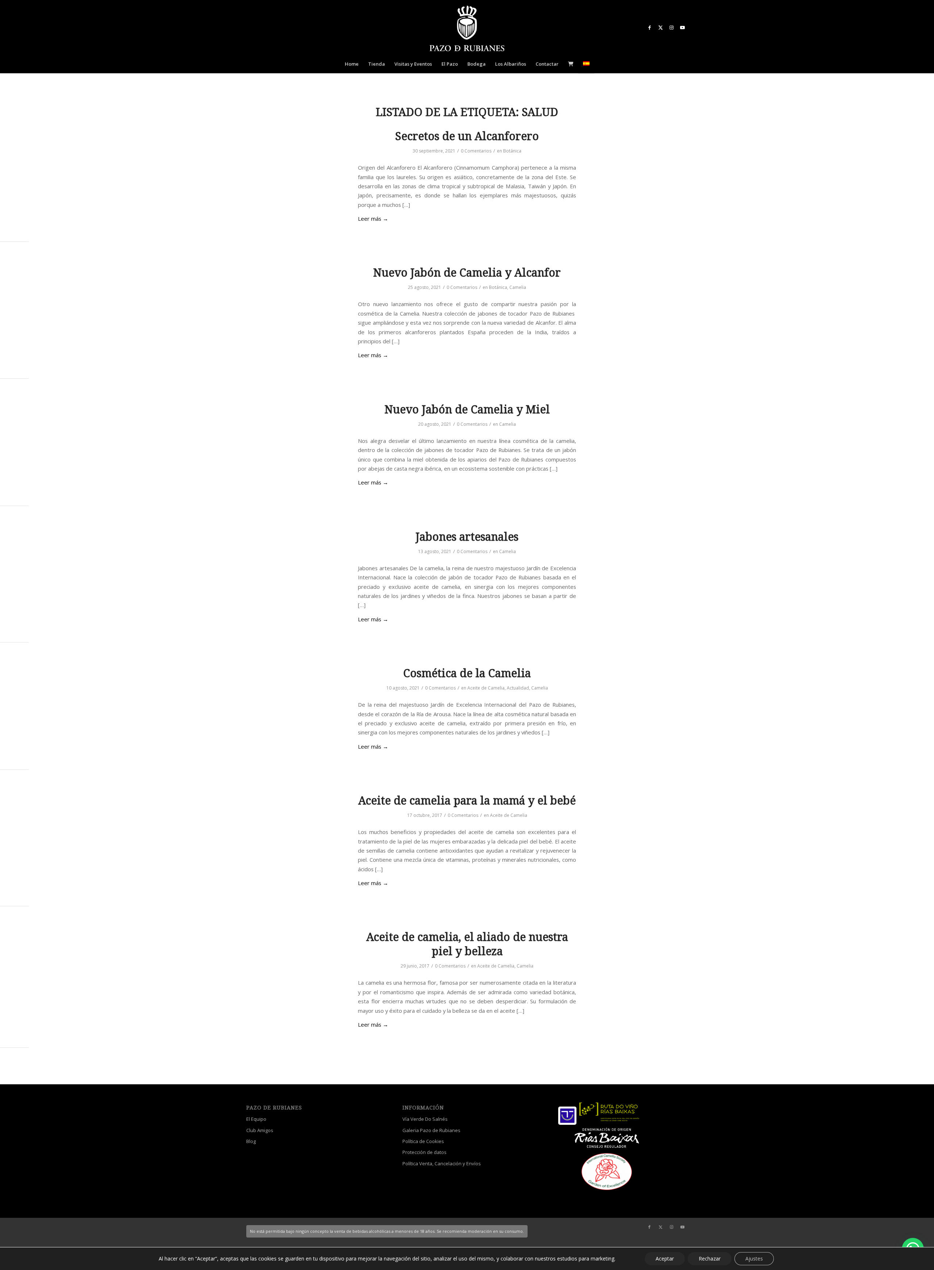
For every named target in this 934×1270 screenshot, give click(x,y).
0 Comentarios (476, 151)
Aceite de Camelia (486, 688)
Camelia (517, 287)
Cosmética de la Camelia (467, 673)
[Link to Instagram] (671, 27)
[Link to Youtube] (682, 27)
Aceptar (665, 1258)
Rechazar (710, 1258)
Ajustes (754, 1258)
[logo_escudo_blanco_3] (466, 29)
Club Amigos (259, 1130)
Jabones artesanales (467, 536)
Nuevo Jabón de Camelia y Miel (467, 409)
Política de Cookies (423, 1141)
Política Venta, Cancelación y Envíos (441, 1163)
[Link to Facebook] (649, 27)
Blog (251, 1141)
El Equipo (256, 1119)
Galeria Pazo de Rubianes (431, 1130)
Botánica (512, 151)
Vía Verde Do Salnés (425, 1119)
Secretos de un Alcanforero (467, 136)
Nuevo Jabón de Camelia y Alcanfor (467, 272)
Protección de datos (424, 1152)
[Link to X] (660, 27)
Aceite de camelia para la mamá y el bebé (467, 800)
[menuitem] (351, 64)
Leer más (373, 218)
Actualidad (518, 688)
